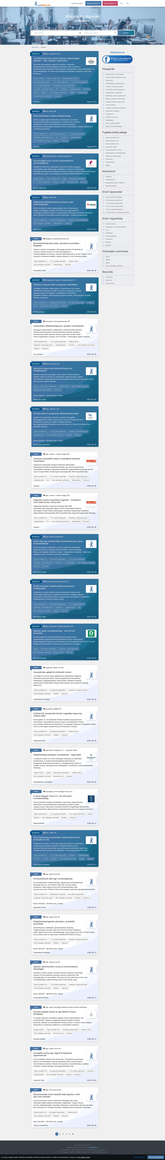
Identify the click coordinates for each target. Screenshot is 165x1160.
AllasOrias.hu (93, 1147)
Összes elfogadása (156, 1157)
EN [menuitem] (121, 3)
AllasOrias (35, 47)
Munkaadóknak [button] (109, 3)
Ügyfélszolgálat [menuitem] (77, 3)
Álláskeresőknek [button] (93, 3)
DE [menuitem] (128, 3)
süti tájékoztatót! (84, 1157)
